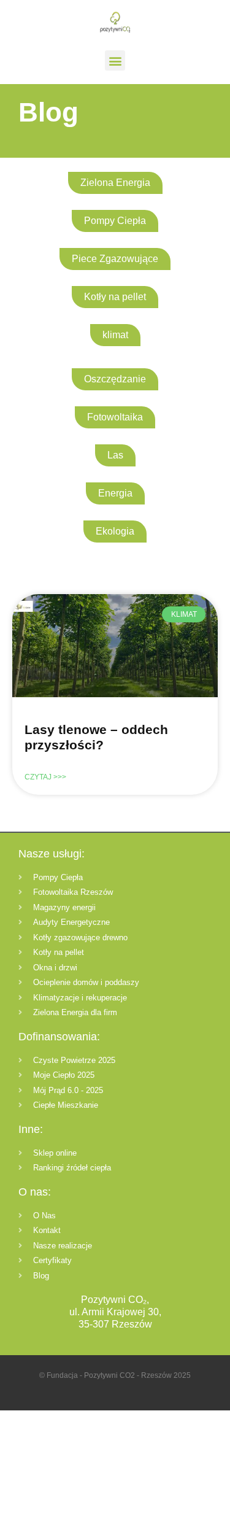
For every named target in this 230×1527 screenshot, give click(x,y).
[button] (115, 60)
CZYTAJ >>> (45, 777)
